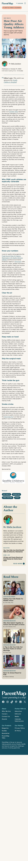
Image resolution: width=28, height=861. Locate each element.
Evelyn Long (8, 652)
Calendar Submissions (19, 720)
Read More (17, 564)
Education (6, 548)
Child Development (9, 596)
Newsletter (6, 733)
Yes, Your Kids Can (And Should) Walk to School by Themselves (13, 550)
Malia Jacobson (16, 64)
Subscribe (20, 3)
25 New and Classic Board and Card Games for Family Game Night (13, 559)
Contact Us (6, 716)
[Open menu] (25, 3)
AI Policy (18, 731)
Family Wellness (7, 497)
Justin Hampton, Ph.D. (10, 626)
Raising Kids (16, 494)
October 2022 (13, 111)
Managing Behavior (9, 621)
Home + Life (6, 555)
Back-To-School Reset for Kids (12, 673)
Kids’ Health (7, 18)
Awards (4, 719)
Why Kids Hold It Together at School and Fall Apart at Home (13, 623)
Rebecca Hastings (9, 676)
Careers (4, 714)
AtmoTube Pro (8, 417)
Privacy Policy (20, 728)
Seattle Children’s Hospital (10, 81)
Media (17, 716)
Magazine (5, 728)
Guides (4, 731)
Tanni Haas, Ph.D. (9, 602)
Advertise (18, 711)
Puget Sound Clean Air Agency (11, 256)
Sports (17, 497)
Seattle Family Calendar (13, 7)
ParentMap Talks (5, 737)
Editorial (18, 714)
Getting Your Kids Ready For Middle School (13, 599)
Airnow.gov (18, 261)
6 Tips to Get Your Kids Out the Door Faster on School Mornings (12, 648)
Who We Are (6, 711)
